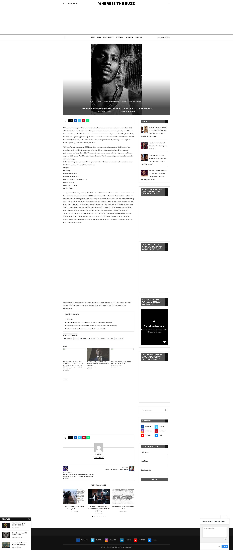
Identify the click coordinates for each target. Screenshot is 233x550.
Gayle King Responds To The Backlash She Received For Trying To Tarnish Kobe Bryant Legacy (92, 325)
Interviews (119, 37)
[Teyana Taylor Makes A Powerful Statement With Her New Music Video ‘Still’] (6, 545)
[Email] (76, 4)
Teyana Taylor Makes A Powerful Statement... (19, 543)
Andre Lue (102, 111)
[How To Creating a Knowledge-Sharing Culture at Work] (74, 496)
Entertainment (108, 37)
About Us (139, 37)
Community (129, 37)
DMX (65, 379)
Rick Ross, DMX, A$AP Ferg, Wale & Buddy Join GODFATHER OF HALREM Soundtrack (98, 363)
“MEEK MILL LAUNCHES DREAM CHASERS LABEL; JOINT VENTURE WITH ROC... (98, 509)
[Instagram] (69, 4)
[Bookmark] (83, 491)
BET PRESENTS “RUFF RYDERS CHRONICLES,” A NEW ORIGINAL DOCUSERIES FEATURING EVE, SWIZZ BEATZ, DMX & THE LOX (73, 364)
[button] (65, 502)
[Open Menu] (65, 37)
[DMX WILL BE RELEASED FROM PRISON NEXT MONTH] (122, 354)
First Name (145, 452)
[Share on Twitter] (79, 120)
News (99, 37)
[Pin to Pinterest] (83, 120)
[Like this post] (71, 120)
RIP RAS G (70, 319)
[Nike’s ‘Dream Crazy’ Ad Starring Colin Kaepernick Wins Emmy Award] (6, 535)
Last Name (144, 461)
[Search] (169, 4)
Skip (219, 546)
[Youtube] (74, 4)
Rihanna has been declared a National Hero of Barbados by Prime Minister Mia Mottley (89, 322)
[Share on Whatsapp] (87, 120)
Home (93, 37)
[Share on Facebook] (75, 120)
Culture (99, 101)
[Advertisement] (116, 21)
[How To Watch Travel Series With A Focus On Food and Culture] (123, 496)
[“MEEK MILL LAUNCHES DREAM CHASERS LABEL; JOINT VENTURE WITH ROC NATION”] (99, 496)
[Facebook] (63, 4)
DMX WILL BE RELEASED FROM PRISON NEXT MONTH (121, 362)
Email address (146, 470)
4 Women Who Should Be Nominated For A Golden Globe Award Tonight (86, 329)
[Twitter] (66, 4)
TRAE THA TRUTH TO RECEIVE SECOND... (18, 524)
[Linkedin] (71, 4)
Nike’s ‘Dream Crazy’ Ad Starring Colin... (19, 534)
